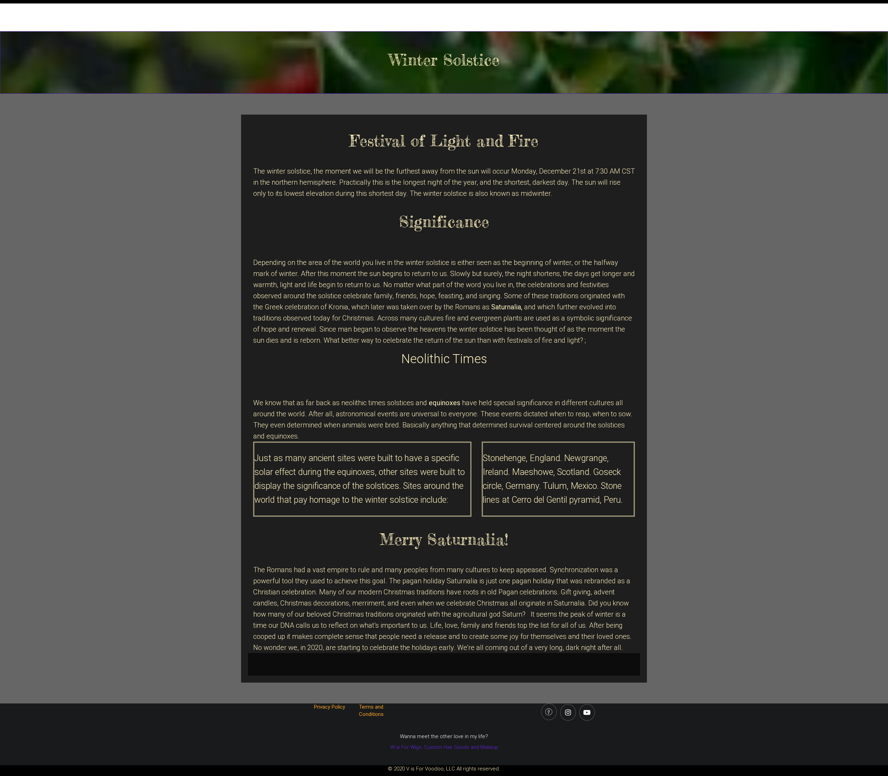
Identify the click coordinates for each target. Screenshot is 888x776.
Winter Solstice (444, 59)
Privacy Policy (330, 707)
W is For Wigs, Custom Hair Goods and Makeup (444, 747)
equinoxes (444, 403)
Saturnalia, (506, 307)
